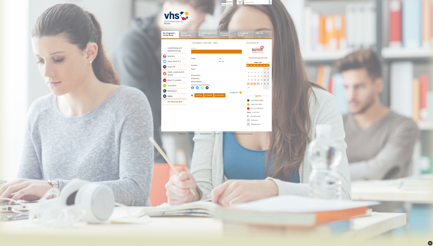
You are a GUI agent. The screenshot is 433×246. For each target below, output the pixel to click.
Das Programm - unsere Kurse (169, 34)
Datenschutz (193, 134)
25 (251, 84)
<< (246, 62)
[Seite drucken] (192, 95)
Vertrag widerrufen (205, 134)
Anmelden (220, 95)
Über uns (259, 33)
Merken (209, 95)
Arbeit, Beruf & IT (174, 61)
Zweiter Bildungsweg (186, 34)
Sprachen (171, 56)
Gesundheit (172, 85)
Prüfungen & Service (243, 34)
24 (248, 84)
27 (258, 84)
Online (170, 96)
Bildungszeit (172, 91)
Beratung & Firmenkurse (225, 34)
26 (255, 84)
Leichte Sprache (227, 5)
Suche (224, 134)
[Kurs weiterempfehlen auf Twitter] (197, 88)
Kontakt (217, 134)
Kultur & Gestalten (175, 80)
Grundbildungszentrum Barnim (208, 34)
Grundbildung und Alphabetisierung (175, 49)
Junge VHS (171, 67)
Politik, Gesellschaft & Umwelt (176, 73)
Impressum (182, 134)
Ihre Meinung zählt (175, 102)
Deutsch (229, 2)
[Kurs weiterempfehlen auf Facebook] (192, 88)
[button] (194, 48)
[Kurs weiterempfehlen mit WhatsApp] (202, 88)
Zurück (199, 95)
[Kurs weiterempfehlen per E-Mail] (207, 88)
